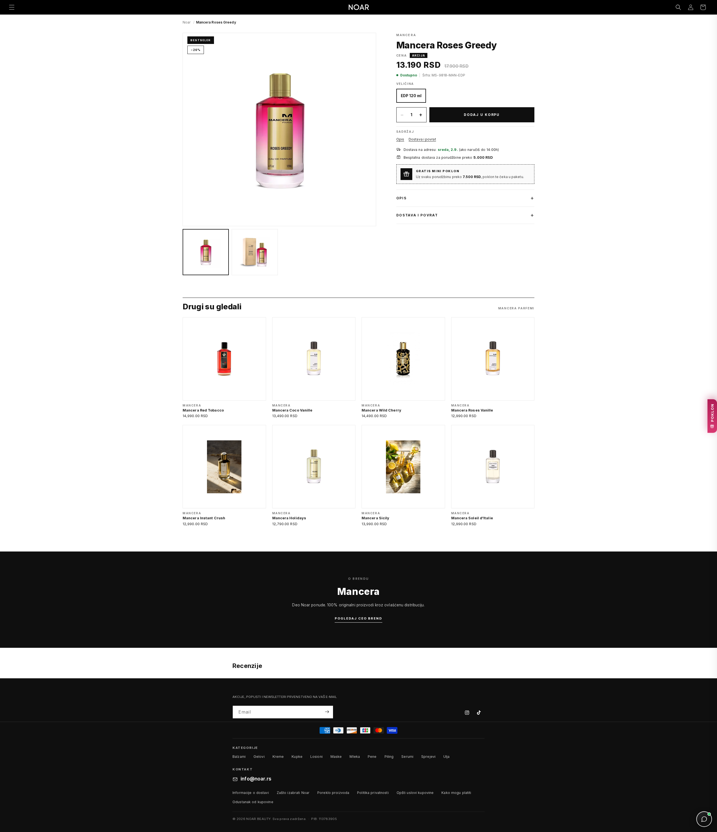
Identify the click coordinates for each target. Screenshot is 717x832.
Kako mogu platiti (456, 793)
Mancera (406, 35)
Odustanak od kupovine (252, 802)
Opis (400, 139)
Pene (372, 756)
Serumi (407, 756)
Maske (336, 756)
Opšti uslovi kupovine (415, 793)
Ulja (446, 756)
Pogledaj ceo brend (358, 618)
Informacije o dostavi (250, 793)
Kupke (297, 756)
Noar (186, 22)
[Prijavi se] (327, 711)
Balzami (239, 756)
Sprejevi (428, 756)
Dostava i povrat (422, 139)
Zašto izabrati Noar (293, 793)
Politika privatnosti (373, 793)
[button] (12, 7)
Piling (389, 756)
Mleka (355, 756)
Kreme (278, 756)
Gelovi (259, 756)
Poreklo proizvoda (333, 793)
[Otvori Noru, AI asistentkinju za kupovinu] (704, 819)
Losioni (316, 756)
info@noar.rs (256, 779)
